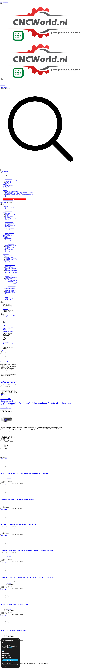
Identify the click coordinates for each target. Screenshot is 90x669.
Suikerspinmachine (11, 403)
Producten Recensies (4, 319)
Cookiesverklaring (8, 179)
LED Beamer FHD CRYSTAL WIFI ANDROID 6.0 (13, 630)
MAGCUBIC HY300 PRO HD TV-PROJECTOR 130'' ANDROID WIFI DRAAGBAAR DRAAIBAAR (26, 577)
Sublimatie (6, 401)
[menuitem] (42, 179)
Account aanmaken (6, 82)
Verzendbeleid (8, 181)
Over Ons (7, 183)
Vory (4, 407)
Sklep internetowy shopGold (6, 667)
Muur (69, 403)
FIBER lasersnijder (6, 226)
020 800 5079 (5, 309)
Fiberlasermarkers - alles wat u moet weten (13, 193)
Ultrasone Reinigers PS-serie (10, 290)
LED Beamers (6, 254)
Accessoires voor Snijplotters (11, 259)
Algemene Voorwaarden (10, 176)
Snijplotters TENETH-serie (10, 258)
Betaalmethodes (8, 177)
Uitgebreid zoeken (4, 171)
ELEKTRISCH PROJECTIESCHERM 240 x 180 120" (14, 604)
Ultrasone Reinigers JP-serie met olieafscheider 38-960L (12, 283)
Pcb (30, 403)
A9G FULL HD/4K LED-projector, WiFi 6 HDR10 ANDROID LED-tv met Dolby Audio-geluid (24, 473)
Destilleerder (24, 403)
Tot (8, 440)
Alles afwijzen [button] (10, 663)
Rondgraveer (3, 405)
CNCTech (9, 478)
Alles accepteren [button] (10, 660)
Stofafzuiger (55, 403)
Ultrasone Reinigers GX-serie (11, 277)
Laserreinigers (5, 206)
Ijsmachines (7, 230)
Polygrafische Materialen (8, 255)
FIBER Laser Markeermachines (9, 225)
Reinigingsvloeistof (9, 267)
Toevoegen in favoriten (4, 482)
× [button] (18, 639)
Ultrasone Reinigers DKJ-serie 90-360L (11, 287)
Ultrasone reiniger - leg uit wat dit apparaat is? (14, 196)
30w (2, 398)
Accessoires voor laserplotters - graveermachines (11, 243)
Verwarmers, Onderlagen (10, 265)
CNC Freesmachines (7, 220)
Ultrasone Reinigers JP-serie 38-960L (12, 281)
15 (11, 437)
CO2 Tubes (7, 250)
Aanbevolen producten (4, 356)
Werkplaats (5, 294)
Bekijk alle (2, 350)
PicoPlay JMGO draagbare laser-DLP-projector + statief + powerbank (18, 499)
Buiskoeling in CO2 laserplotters (11, 191)
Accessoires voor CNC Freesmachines (9, 224)
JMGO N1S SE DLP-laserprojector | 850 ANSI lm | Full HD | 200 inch (18, 524)
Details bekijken (3, 458)
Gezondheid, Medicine (7, 235)
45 (14, 437)
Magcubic (9, 556)
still (61, 403)
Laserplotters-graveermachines (8, 240)
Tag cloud (2, 396)
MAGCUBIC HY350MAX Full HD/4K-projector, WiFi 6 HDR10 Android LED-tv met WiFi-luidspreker (26, 550)
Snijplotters (5, 256)
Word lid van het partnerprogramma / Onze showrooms (16, 180)
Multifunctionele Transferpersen (8, 262)
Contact (1, 302)
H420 (34, 403)
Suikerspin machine (7, 404)
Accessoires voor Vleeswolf (10, 231)
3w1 (2, 404)
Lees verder (11, 647)
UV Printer (7, 217)
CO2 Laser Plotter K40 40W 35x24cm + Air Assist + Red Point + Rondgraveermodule (8, 328)
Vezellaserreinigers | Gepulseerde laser (9, 210)
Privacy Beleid (8, 182)
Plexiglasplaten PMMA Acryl (11, 245)
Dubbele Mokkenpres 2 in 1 (7, 361)
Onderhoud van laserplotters (10, 195)
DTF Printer (7, 213)
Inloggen (4, 81)
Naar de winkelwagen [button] (19, 483)
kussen (64, 403)
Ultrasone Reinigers (7, 266)
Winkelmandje (3, 352)
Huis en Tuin (5, 236)
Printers (4, 212)
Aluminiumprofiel (43, 403)
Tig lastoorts (4, 408)
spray (67, 403)
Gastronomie (5, 227)
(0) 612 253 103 (3, 1)
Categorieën (2, 204)
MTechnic (9, 609)
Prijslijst (2, 314)
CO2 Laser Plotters (9, 249)
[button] (2, 442)
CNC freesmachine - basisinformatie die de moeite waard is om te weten (19, 192)
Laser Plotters (5, 237)
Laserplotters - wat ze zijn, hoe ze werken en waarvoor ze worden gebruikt (19, 194)
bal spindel (9, 408)
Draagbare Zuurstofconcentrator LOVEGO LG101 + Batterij (8, 381)
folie (7, 405)
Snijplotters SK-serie (9, 257)
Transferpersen (6, 260)
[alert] (10, 653)
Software (7, 246)
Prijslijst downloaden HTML (6, 315)
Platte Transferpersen (9, 263)
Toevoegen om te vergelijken (6, 481)
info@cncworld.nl (4, 2)
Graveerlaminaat (8, 238)
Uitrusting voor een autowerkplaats (9, 299)
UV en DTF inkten (9, 216)
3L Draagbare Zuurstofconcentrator (8, 343)
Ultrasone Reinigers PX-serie (11, 291)
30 (12, 437)
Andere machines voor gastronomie (9, 229)
